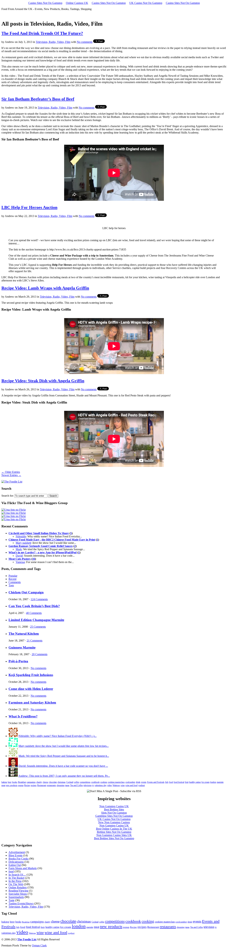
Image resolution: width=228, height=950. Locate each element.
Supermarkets (16, 897)
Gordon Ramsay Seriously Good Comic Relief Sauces (41, 546)
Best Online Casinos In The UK (114, 828)
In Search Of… (17, 874)
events (143, 782)
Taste (11, 900)
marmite (220, 782)
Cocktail (69, 782)
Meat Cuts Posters (20, 558)
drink (138, 782)
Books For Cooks (18, 858)
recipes (34, 785)
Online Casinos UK (77, 2)
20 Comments (39, 654)
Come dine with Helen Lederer (31, 689)
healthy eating (195, 782)
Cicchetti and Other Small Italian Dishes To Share (39, 533)
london (213, 782)
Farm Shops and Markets (23, 868)
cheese (45, 782)
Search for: (7, 495)
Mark (19, 549)
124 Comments (39, 599)
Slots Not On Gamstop (114, 812)
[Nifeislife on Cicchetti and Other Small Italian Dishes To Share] (13, 735)
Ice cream (205, 782)
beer (9, 782)
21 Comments (34, 640)
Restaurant (41, 785)
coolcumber (130, 782)
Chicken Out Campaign (26, 592)
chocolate (53, 782)
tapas (67, 785)
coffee (76, 782)
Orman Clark (39, 945)
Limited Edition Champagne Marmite (36, 620)
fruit (186, 782)
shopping (60, 785)
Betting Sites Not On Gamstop (114, 831)
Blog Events (15, 855)
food (171, 782)
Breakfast (22, 782)
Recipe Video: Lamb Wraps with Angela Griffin (45, 288)
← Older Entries (10, 471)
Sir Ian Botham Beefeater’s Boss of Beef (37, 99)
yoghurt (141, 785)
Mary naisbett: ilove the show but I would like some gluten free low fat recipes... (64, 745)
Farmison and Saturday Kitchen (32, 702)
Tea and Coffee (76, 785)
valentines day (101, 785)
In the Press (15, 881)
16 (33, 558)
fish (166, 782)
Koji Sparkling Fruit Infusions (31, 675)
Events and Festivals (155, 782)
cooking (103, 782)
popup (21, 785)
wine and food (131, 785)
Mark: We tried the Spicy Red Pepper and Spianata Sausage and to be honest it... (64, 755)
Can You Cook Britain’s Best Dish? (34, 606)
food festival (179, 782)
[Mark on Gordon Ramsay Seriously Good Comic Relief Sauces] (13, 755)
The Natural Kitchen (24, 633)
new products (11, 785)
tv (93, 785)
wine (123, 785)
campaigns (31, 782)
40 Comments (34, 612)
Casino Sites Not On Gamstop (45, 2)
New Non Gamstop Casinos (114, 822)
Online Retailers (18, 887)
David (19, 555)
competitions (85, 782)
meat (3, 785)
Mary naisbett (23, 542)
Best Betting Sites (114, 809)
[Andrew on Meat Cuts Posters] (13, 775)
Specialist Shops (18, 893)
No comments (84, 41)
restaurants (51, 785)
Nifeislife (21, 536)
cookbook (95, 782)
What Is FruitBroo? (23, 716)
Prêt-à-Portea (18, 661)
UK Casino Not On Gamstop (145, 2)
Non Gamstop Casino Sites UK (114, 835)
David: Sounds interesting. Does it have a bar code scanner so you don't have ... (63, 765)
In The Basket (16, 877)
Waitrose (116, 785)
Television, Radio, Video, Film (53, 41)
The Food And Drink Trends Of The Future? (42, 33)
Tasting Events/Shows (21, 903)
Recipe (27, 785)
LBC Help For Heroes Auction (29, 207)
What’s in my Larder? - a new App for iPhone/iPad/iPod (43, 552)
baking (4, 782)
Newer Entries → (11, 475)
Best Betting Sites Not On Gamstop (114, 838)
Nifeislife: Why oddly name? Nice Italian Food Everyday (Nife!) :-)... (58, 735)
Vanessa (20, 562)
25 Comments (38, 626)
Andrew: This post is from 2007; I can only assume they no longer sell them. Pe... (64, 775)
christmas (62, 782)
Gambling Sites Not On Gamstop (114, 815)
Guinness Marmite (22, 647)
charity (39, 782)
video (109, 785)
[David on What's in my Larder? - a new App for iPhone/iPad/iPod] (13, 765)
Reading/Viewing (18, 890)
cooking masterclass (116, 782)
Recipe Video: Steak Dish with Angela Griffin (42, 380)
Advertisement (17, 852)
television (88, 785)
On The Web (16, 884)
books (14, 782)
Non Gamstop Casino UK (114, 806)
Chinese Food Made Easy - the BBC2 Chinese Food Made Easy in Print (52, 539)
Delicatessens (16, 861)
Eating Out (15, 865)
